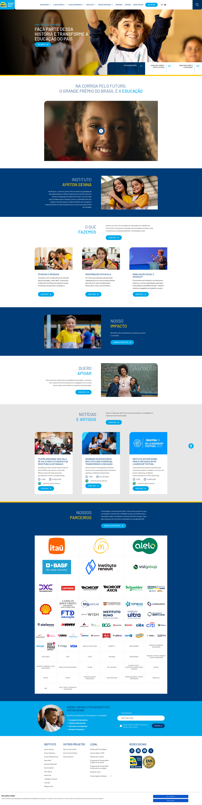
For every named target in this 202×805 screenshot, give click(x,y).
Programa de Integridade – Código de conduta (99, 761)
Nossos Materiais (50, 764)
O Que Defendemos (51, 757)
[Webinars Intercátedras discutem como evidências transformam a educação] (101, 443)
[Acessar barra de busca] (197, 4)
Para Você (47, 760)
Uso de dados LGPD (97, 753)
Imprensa (47, 775)
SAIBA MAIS (101, 47)
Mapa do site (48, 786)
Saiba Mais (82, 392)
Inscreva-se (127, 713)
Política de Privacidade (98, 749)
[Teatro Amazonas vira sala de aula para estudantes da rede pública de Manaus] (54, 443)
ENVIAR (157, 726)
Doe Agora (48, 772)
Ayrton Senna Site (69, 749)
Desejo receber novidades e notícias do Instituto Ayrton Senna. (135, 726)
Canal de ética (95, 772)
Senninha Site (68, 757)
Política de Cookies (97, 757)
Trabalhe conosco (50, 779)
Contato (47, 783)
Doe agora (151, 5)
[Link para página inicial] (7, 4)
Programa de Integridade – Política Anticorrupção (99, 767)
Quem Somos (49, 749)
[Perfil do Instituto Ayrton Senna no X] (150, 750)
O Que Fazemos (49, 753)
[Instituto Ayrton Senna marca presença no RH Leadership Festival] (148, 443)
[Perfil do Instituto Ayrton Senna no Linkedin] (138, 750)
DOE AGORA (13, 44)
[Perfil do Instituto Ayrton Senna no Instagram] (131, 750)
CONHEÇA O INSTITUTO (120, 342)
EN (162, 5)
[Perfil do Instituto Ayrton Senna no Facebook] (144, 750)
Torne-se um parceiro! (112, 526)
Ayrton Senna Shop (70, 753)
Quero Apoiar (49, 768)
